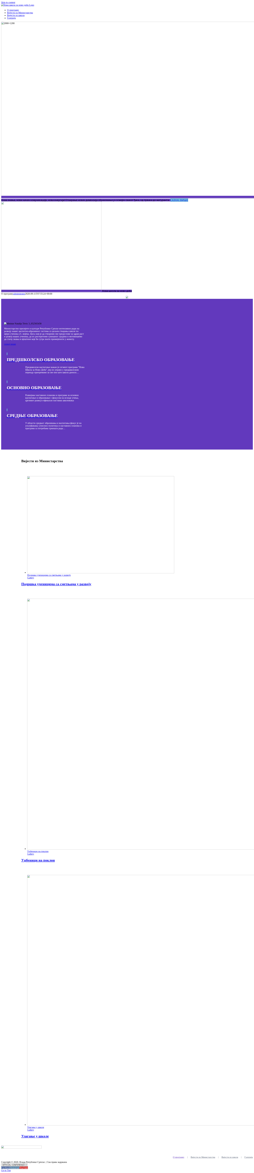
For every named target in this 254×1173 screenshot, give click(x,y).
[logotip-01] (127, 297)
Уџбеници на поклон (38, 851)
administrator (19, 294)
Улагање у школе (35, 1127)
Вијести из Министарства (203, 1157)
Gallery (30, 578)
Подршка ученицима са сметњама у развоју (49, 575)
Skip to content (8, 2)
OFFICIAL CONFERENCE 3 (14, 1165)
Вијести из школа (230, 1157)
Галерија (248, 1157)
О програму (178, 1157)
